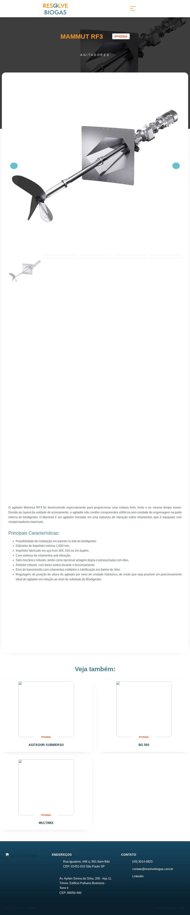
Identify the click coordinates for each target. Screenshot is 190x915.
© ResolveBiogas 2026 (168, 908)
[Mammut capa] (95, 165)
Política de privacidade (21, 908)
